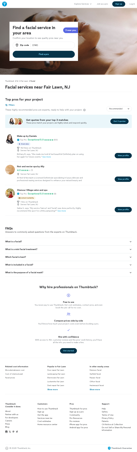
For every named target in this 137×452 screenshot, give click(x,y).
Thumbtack (9, 81)
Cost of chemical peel (14, 374)
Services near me (44, 418)
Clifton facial (95, 382)
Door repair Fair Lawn (55, 370)
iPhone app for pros (78, 424)
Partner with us (11, 414)
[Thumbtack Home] (4, 4)
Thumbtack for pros (78, 409)
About (8, 411)
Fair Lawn (24, 81)
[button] (22, 139)
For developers (11, 418)
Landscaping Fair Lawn (56, 374)
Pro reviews (75, 421)
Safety (105, 412)
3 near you (70, 30)
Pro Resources (76, 418)
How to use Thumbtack (47, 409)
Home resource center (47, 424)
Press (7, 424)
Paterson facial (95, 370)
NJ (17, 81)
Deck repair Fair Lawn (55, 385)
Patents (105, 421)
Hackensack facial (97, 385)
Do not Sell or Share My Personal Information (116, 428)
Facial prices (10, 378)
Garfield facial (95, 374)
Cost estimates (44, 421)
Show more (52, 389)
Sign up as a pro (77, 412)
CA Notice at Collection (112, 424)
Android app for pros (79, 427)
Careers (8, 421)
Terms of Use (107, 415)
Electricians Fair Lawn (55, 378)
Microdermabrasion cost (14, 370)
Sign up (40, 412)
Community (75, 415)
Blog (7, 427)
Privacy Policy (107, 418)
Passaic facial (95, 378)
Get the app (42, 415)
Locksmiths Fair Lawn (55, 382)
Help (104, 409)
